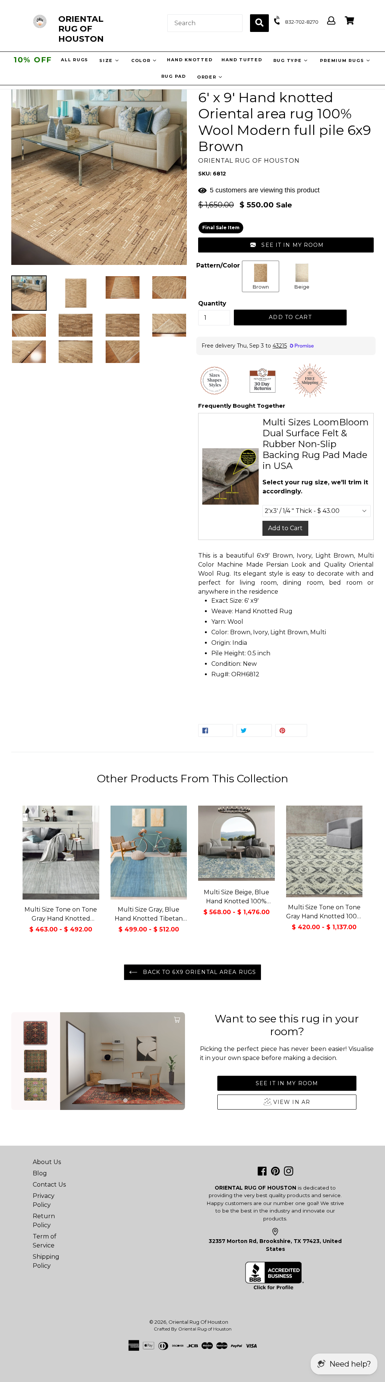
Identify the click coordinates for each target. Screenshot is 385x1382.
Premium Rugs (344, 60)
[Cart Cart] (349, 21)
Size (107, 60)
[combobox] (205, 23)
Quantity (212, 303)
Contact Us (49, 1184)
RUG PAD (173, 76)
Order (207, 77)
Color (142, 60)
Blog (40, 1173)
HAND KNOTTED (190, 59)
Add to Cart (285, 528)
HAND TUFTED (242, 59)
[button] (286, 245)
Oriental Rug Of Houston (198, 1322)
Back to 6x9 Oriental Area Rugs (198, 972)
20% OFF (33, 59)
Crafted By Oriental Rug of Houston (193, 1329)
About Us (47, 1162)
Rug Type (289, 60)
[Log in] (331, 21)
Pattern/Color (218, 265)
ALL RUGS (75, 59)
